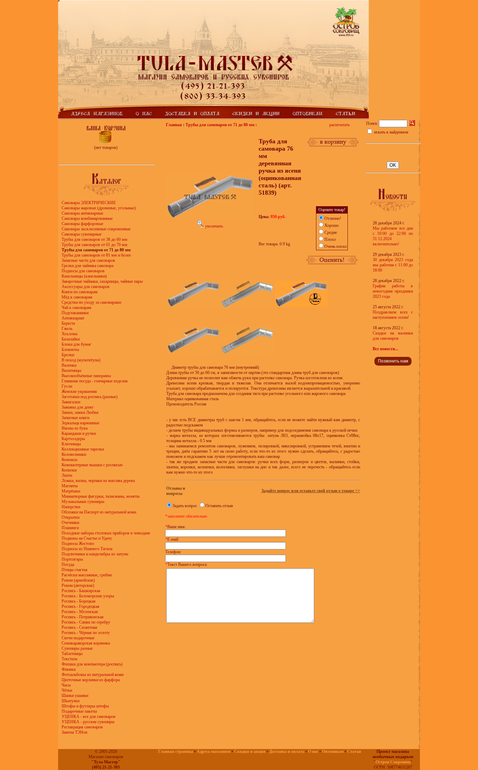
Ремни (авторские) (78, 585)
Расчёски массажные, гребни (87, 575)
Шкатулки (70, 700)
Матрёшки (71, 491)
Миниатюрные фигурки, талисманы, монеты (101, 496)
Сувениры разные (77, 648)
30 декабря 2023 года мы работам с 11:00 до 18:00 (393, 265)
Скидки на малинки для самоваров (393, 336)
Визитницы (71, 370)
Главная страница (175, 751)
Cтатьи (354, 751)
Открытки (70, 517)
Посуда (68, 564)
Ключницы (71, 443)
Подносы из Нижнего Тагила (87, 548)
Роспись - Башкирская (81, 590)
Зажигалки (71, 402)
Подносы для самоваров (83, 270)
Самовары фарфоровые (82, 223)
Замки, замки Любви (80, 412)
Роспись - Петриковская (83, 616)
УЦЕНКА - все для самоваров (88, 716)
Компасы (69, 459)
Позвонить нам (393, 361)
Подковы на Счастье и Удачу (87, 538)
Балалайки (71, 339)
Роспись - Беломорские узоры (88, 595)
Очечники (70, 522)
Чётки (67, 690)
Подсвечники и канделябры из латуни (95, 554)
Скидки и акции (250, 751)
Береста (68, 323)
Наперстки (71, 506)
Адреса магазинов (214, 751)
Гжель (67, 328)
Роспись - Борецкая (79, 601)
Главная (174, 124)
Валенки (69, 365)
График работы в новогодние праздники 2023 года (393, 291)
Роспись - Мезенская (80, 611)
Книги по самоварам (80, 291)
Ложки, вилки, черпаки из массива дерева (98, 480)
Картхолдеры (73, 438)
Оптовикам (333, 751)
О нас (313, 751)
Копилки (69, 470)
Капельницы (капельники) (84, 276)
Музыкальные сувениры (83, 501)
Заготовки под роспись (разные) (90, 396)
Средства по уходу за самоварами (91, 302)
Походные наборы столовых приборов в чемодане (106, 533)
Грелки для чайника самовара (87, 265)
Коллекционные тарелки (83, 449)
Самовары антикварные (82, 213)
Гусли (67, 386)
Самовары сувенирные (81, 234)
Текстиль (69, 658)
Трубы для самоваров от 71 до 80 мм (219, 124)
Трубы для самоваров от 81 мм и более (96, 255)
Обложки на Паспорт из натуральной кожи (99, 512)
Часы (66, 685)
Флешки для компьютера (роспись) (92, 664)
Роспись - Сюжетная (79, 627)
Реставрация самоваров (82, 727)
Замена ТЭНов (74, 732)
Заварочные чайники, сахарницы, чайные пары (102, 281)
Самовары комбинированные (87, 218)
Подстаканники (75, 312)
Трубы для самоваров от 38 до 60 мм (94, 239)
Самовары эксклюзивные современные (96, 228)
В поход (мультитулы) (81, 360)
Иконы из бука (74, 428)
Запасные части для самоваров (88, 260)
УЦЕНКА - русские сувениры (88, 721)
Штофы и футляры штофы (85, 706)
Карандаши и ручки (79, 433)
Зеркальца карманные (80, 422)
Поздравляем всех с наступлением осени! (393, 315)
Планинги (70, 527)
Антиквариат (73, 318)
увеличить (213, 226)
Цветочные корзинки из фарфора (91, 679)
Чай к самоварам (76, 307)
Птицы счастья (74, 569)
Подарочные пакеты (79, 711)
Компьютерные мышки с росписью (92, 464)
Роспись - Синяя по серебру (86, 622)
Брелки (68, 354)
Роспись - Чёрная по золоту (86, 632)
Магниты (70, 485)
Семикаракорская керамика (86, 643)
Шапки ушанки (75, 695)
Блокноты (70, 349)
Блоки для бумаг (76, 344)
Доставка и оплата (286, 751)
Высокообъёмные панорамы (86, 375)
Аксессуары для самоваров (86, 286)
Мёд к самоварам (77, 297)
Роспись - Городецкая (80, 606)
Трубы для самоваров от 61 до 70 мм (94, 244)
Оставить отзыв (219, 505)
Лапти (67, 475)
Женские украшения (79, 391)
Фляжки (69, 669)
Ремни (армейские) (78, 580)
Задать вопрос (185, 505)
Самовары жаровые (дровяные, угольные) (99, 208)
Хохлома (69, 333)
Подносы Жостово (78, 543)
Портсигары (72, 559)
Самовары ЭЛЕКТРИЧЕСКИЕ (89, 202)
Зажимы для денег (78, 407)
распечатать (339, 124)
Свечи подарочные (78, 637)
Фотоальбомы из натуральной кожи (93, 674)
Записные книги (75, 417)
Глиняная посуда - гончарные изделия (95, 381)
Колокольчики (74, 454)
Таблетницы (72, 653)
